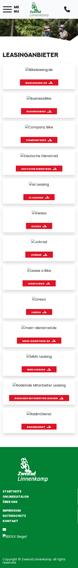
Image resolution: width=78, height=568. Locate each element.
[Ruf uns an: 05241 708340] (68, 9)
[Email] (5, 529)
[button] (39, 82)
